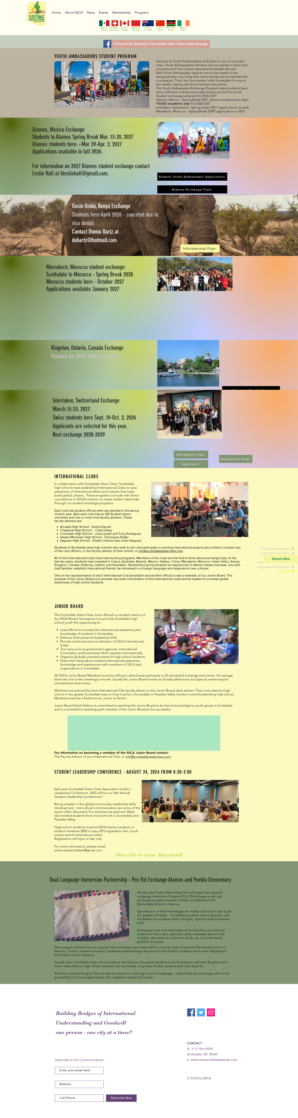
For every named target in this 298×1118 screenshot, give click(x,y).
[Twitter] (201, 1012)
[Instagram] (211, 1012)
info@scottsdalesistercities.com (160, 551)
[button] (74, 12)
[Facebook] (107, 44)
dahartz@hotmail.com (94, 240)
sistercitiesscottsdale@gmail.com (214, 1059)
